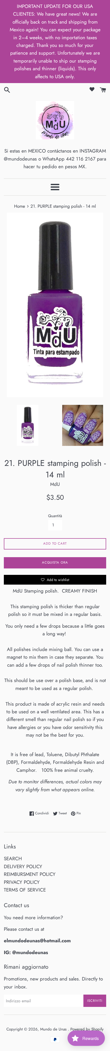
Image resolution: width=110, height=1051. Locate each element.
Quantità (55, 516)
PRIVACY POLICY (22, 882)
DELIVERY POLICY (23, 866)
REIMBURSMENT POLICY (30, 874)
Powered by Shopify (87, 1029)
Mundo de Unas (54, 1029)
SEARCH (13, 858)
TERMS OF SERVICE (25, 889)
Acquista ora (55, 562)
